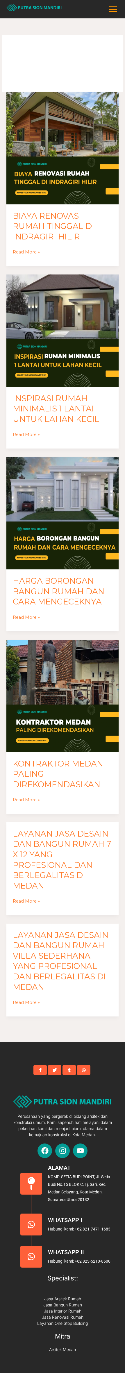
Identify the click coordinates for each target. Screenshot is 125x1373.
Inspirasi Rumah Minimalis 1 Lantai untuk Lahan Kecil (56, 409)
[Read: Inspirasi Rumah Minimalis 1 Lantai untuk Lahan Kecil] (62, 330)
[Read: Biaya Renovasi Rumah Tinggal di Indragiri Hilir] (62, 148)
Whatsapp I (65, 1219)
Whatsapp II (66, 1252)
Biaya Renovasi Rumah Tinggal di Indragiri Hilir (53, 226)
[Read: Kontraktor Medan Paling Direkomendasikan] (62, 696)
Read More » (26, 251)
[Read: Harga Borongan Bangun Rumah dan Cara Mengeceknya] (62, 513)
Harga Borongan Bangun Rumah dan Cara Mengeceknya (58, 591)
